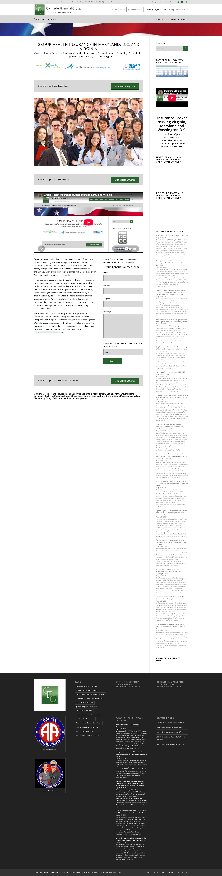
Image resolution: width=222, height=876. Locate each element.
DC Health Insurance (83, 698)
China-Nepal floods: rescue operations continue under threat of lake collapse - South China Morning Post (170, 427)
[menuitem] (157, 2)
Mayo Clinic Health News (169, 659)
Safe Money (97, 723)
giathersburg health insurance (86, 706)
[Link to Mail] (178, 2)
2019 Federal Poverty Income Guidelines (169, 732)
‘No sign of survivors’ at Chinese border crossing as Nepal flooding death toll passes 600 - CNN (172, 263)
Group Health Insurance (45, 19)
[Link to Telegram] (186, 2)
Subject (107, 298)
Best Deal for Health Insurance (86, 690)
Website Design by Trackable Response (107, 872)
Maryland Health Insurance (85, 719)
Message (108, 311)
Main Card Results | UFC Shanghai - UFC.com (172, 235)
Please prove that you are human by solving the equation (122, 345)
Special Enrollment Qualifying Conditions (170, 744)
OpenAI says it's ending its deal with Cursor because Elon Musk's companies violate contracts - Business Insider (171, 513)
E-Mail (106, 285)
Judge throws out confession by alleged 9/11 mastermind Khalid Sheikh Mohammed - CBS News (172, 483)
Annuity (94, 686)
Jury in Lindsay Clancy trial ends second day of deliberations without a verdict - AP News (171, 348)
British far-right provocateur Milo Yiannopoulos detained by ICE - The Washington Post (168, 571)
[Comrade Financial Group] (58, 9)
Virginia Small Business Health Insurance (90, 735)
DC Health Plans (97, 698)
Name (106, 272)
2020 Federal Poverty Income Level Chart (170, 727)
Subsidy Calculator (157, 2)
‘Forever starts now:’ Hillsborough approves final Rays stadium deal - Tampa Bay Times (171, 321)
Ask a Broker (170, 2)
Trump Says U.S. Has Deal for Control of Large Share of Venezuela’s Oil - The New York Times (171, 626)
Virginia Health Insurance (84, 731)
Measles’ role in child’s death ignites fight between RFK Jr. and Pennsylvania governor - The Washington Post (172, 456)
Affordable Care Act (82, 686)
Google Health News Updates (129, 719)
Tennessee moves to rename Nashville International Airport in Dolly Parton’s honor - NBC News (172, 542)
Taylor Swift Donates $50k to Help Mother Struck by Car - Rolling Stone (170, 598)
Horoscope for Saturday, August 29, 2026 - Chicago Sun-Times (171, 373)
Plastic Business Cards (83, 723)
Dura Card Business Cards (84, 702)
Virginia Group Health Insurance (87, 727)
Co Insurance (80, 694)
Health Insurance (82, 715)
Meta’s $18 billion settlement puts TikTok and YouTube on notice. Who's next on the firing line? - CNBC (172, 397)
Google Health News (169, 231)
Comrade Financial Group (96, 694)
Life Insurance (95, 715)
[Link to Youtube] (182, 2)
